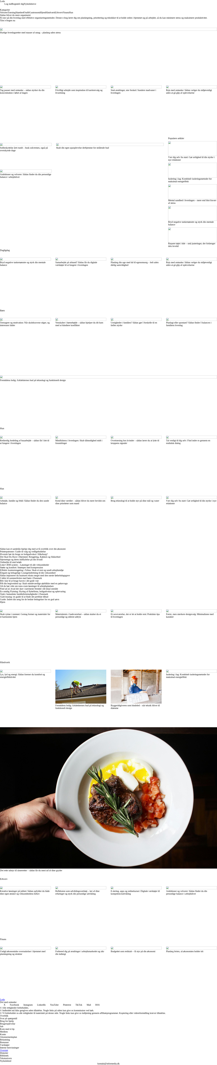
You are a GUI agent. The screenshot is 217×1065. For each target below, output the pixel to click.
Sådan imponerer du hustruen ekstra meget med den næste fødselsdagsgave (35, 575)
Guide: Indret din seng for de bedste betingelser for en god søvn (29, 599)
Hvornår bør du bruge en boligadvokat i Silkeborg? (24, 554)
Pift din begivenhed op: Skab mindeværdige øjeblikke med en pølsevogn (34, 583)
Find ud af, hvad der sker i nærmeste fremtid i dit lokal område (29, 589)
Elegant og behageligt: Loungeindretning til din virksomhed (28, 573)
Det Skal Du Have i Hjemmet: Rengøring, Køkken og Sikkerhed (30, 557)
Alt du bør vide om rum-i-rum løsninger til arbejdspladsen (27, 586)
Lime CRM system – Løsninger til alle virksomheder (24, 565)
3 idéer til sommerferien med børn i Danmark (21, 578)
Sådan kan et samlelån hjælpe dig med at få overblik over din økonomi (33, 549)
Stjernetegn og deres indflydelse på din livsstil (21, 559)
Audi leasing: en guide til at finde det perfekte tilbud (24, 596)
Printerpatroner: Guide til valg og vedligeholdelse (23, 551)
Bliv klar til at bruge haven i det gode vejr (19, 581)
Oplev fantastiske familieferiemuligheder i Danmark (24, 594)
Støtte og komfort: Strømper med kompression (21, 567)
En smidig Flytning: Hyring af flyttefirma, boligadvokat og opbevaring (33, 591)
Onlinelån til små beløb (11, 562)
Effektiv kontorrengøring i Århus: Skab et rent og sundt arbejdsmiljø (31, 570)
